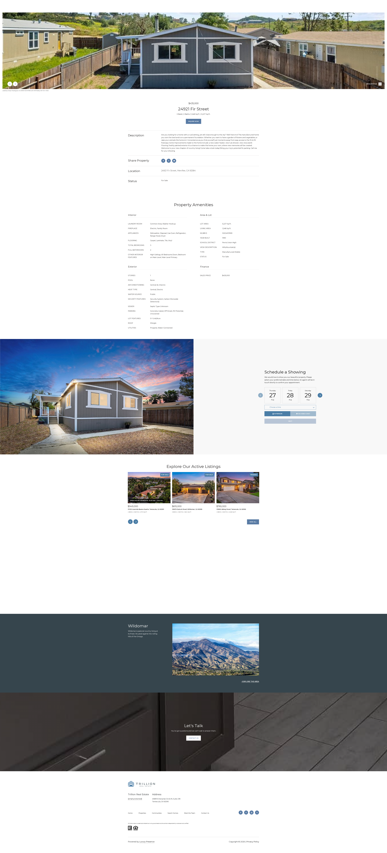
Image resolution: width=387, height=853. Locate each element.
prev (9, 84)
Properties (142, 813)
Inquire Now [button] (193, 121)
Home (130, 813)
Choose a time (275, 407)
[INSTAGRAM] (246, 813)
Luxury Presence (146, 842)
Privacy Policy (252, 842)
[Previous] (260, 395)
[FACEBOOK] (241, 813)
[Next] (320, 395)
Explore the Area (250, 682)
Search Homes (173, 813)
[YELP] (257, 813)
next (15, 84)
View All (253, 522)
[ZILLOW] (252, 813)
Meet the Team (189, 813)
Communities (157, 813)
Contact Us (205, 813)
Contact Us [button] (193, 738)
